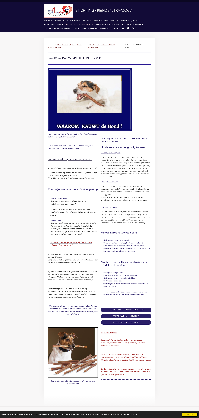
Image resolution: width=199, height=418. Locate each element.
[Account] (123, 29)
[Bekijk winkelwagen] (133, 29)
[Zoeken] (128, 28)
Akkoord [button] (190, 414)
